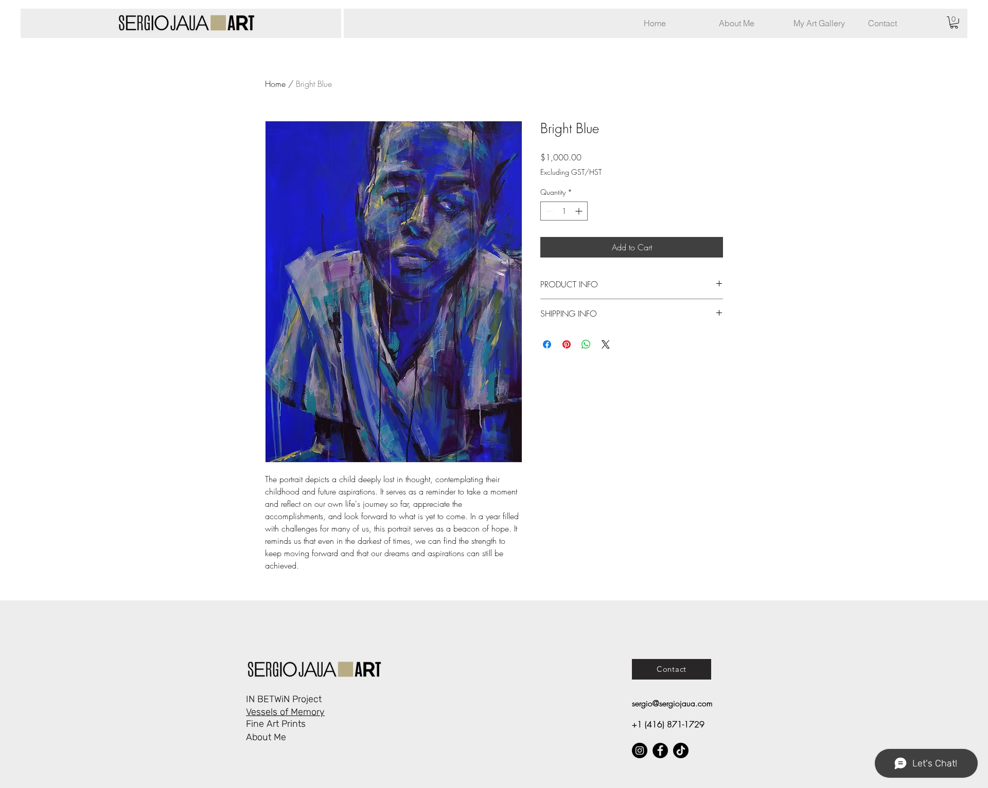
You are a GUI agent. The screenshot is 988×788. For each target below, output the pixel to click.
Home (275, 83)
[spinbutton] (564, 211)
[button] (823, 23)
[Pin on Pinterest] (566, 344)
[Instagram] (639, 750)
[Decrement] (548, 211)
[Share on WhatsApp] (586, 344)
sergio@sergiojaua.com (672, 703)
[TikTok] (681, 750)
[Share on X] (605, 344)
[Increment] (579, 211)
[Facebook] (660, 750)
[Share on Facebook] (547, 344)
